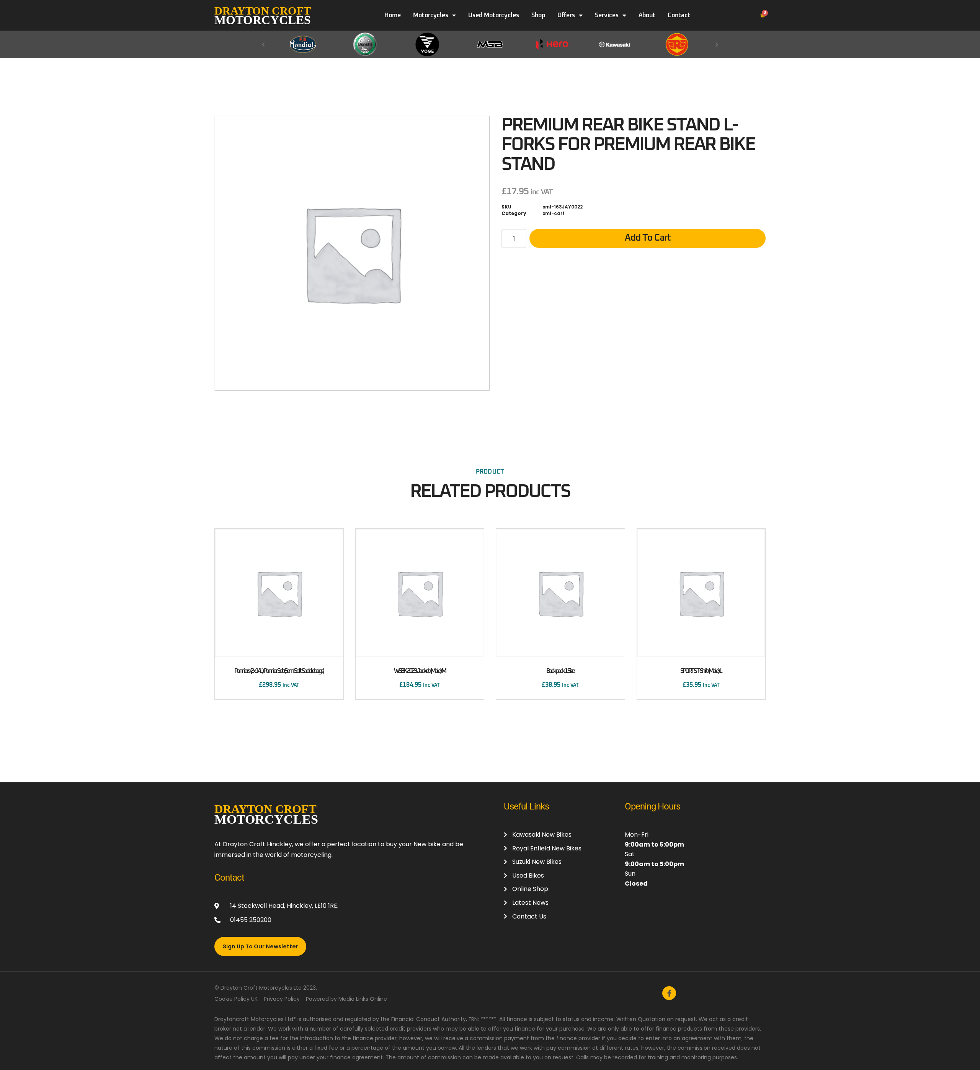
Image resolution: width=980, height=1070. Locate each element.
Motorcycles (430, 15)
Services (607, 15)
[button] (263, 44)
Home (392, 15)
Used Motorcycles (493, 15)
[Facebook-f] (669, 993)
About (647, 15)
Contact (679, 15)
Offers (566, 15)
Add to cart (648, 238)
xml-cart (554, 213)
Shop (538, 15)
